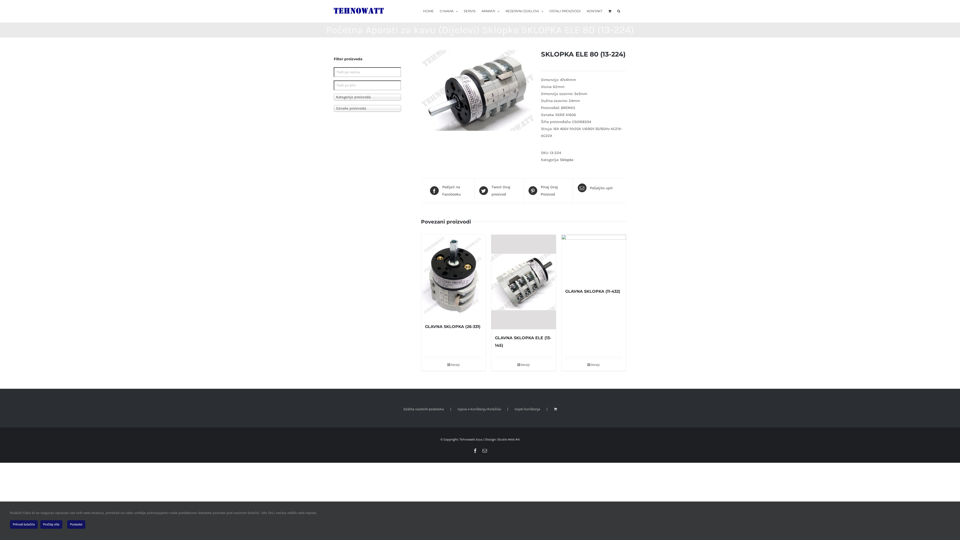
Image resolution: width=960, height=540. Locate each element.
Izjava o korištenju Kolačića (479, 409)
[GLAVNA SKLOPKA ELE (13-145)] (523, 282)
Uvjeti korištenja (527, 409)
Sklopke (567, 160)
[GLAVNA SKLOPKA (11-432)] (594, 259)
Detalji (455, 364)
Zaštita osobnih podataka (423, 409)
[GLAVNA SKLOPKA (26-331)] (453, 276)
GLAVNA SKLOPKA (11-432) (592, 291)
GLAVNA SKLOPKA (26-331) (452, 326)
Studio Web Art (508, 439)
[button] (618, 11)
